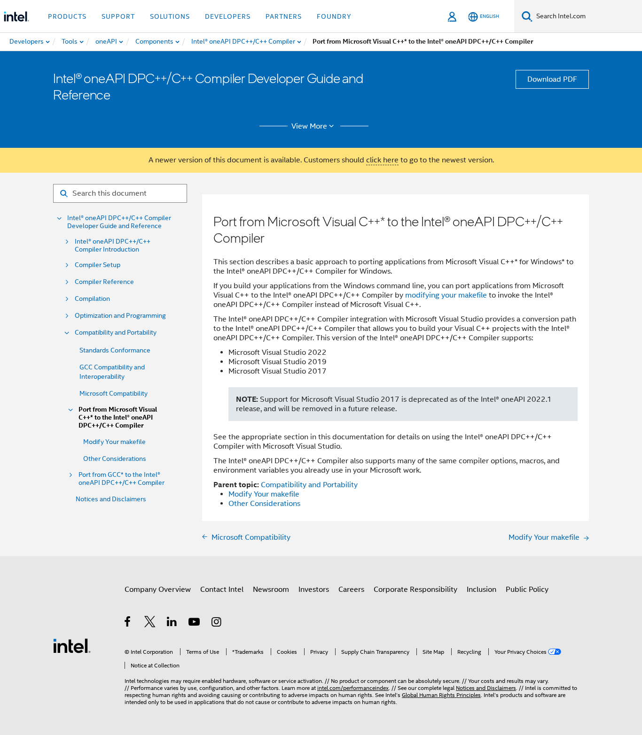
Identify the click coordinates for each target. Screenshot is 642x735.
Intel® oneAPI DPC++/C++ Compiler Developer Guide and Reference (119, 222)
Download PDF (552, 79)
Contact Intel (221, 589)
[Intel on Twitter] (150, 623)
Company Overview (158, 589)
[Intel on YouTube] (195, 623)
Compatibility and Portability (116, 333)
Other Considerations (114, 458)
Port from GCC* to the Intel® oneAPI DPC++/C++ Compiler (121, 479)
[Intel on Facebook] (128, 623)
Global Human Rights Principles (441, 694)
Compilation (92, 299)
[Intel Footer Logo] (72, 645)
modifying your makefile (446, 295)
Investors (313, 589)
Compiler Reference (104, 282)
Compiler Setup (97, 265)
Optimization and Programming (120, 316)
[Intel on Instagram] (217, 623)
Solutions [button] (170, 16)
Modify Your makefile (114, 441)
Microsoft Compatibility (113, 393)
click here (382, 160)
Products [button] (67, 16)
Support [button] (118, 16)
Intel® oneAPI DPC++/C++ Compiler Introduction (112, 245)
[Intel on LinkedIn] (172, 623)
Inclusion (481, 589)
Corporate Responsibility (415, 589)
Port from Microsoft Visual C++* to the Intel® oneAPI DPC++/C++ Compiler (117, 417)
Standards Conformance (114, 350)
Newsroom (271, 589)
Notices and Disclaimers (111, 499)
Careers (351, 589)
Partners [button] (284, 16)
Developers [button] (228, 16)
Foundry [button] (334, 16)
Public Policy (527, 589)
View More (309, 126)
